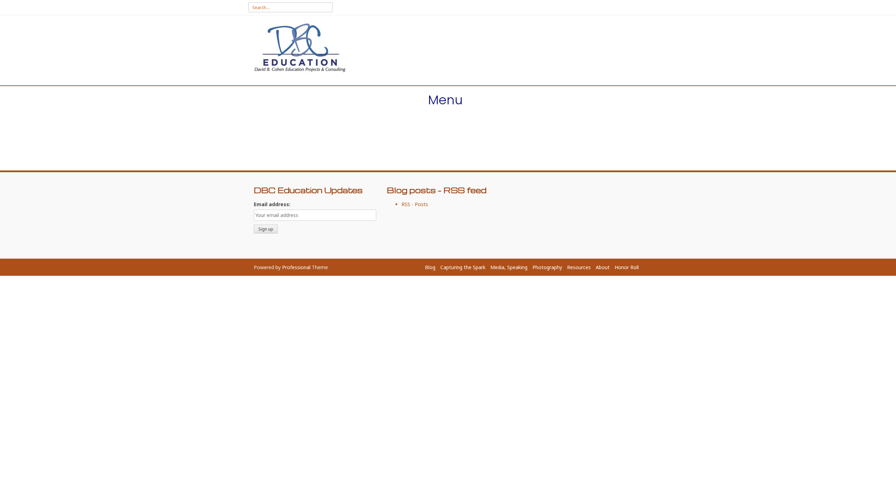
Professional (296, 267)
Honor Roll (627, 267)
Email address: (272, 204)
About (603, 267)
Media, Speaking (508, 267)
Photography (547, 267)
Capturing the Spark (462, 267)
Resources (579, 267)
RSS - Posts (414, 204)
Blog (430, 267)
